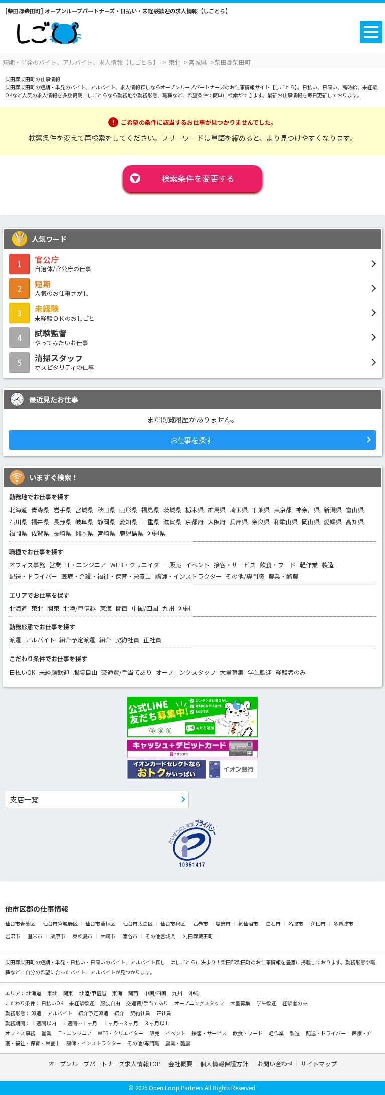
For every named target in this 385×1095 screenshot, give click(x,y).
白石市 (273, 923)
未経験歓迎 (54, 672)
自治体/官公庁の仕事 (63, 263)
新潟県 (333, 509)
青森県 (40, 509)
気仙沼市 (248, 923)
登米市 (35, 936)
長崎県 (62, 533)
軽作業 (309, 564)
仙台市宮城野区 (60, 923)
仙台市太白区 (138, 923)
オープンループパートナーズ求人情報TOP (104, 1063)
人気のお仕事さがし (62, 287)
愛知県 (128, 521)
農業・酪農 (283, 576)
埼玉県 (239, 509)
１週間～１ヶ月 (80, 1023)
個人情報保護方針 (225, 1063)
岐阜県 (84, 521)
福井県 (40, 521)
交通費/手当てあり (126, 672)
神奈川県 (308, 509)
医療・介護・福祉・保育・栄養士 (106, 576)
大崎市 (107, 936)
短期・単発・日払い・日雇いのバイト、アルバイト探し (102, 962)
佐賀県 (40, 533)
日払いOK (22, 672)
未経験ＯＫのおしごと (65, 312)
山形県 (128, 509)
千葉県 (261, 509)
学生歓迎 (260, 672)
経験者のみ (291, 672)
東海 (106, 608)
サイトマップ (319, 1063)
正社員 (152, 639)
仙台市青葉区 (20, 923)
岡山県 (311, 521)
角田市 (318, 923)
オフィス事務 (27, 564)
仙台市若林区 (100, 923)
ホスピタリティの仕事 (64, 361)
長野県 (62, 521)
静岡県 (106, 521)
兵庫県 (239, 521)
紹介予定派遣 (77, 639)
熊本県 (84, 533)
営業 (55, 564)
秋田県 (106, 509)
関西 (122, 608)
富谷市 (130, 936)
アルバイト (40, 639)
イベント (197, 564)
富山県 (355, 509)
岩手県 (62, 509)
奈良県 (261, 521)
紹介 (105, 639)
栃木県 (194, 509)
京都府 (194, 521)
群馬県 (217, 509)
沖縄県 (156, 533)
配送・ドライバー (33, 576)
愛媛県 (333, 521)
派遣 (15, 639)
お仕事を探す (191, 440)
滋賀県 (172, 521)
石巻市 (200, 923)
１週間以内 (44, 1023)
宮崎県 (106, 533)
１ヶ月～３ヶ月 (121, 1023)
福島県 (150, 509)
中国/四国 (145, 608)
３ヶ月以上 (156, 1023)
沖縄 (184, 608)
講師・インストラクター (188, 576)
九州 (168, 608)
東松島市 (83, 936)
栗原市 (57, 936)
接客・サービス (235, 564)
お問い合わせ (275, 1063)
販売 (175, 564)
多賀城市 (343, 923)
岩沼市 (12, 936)
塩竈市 (223, 923)
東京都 (283, 509)
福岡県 (18, 533)
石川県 (18, 521)
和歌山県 (286, 521)
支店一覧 (24, 799)
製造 (328, 564)
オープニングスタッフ (186, 672)
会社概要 (180, 1063)
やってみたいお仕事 (61, 336)
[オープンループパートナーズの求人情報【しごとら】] (49, 30)
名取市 (295, 923)
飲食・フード (278, 564)
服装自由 (85, 672)
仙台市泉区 (172, 923)
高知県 (355, 521)
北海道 (18, 509)
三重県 (150, 521)
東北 (37, 608)
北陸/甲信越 (79, 608)
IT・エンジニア (85, 564)
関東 (53, 608)
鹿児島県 (131, 533)
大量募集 (232, 672)
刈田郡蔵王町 (198, 936)
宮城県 (84, 509)
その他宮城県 (160, 936)
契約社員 (127, 639)
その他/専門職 (245, 576)
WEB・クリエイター (137, 564)
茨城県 (172, 509)
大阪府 (217, 521)
